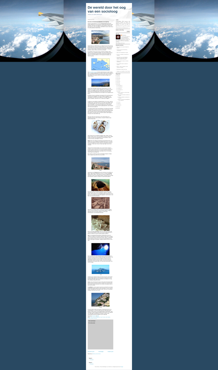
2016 (118, 78)
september (120, 89)
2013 (118, 82)
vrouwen (122, 24)
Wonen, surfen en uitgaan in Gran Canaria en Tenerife (122, 67)
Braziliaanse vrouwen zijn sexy (122, 69)
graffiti (127, 24)
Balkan (122, 25)
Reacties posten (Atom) (96, 353)
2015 (118, 79)
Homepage (100, 351)
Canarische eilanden (119, 22)
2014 (118, 81)
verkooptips (117, 25)
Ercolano (103, 317)
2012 (118, 84)
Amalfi (91, 317)
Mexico (121, 23)
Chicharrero (124, 35)
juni (118, 91)
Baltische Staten (126, 25)
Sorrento (92, 318)
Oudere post (110, 351)
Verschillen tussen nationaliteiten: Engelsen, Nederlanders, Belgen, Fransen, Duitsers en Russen (122, 58)
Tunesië (124, 23)
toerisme (127, 22)
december (119, 85)
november (119, 86)
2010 (118, 108)
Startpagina (92, 359)
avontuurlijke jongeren (93, 72)
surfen (128, 23)
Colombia (118, 21)
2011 (118, 106)
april (119, 103)
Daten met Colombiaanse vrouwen (122, 52)
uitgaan (117, 23)
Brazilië (126, 21)
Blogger (122, 366)
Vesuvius (95, 318)
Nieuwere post (91, 351)
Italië (106, 317)
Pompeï (89, 318)
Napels (109, 317)
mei (118, 102)
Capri (101, 317)
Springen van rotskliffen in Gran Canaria (123, 71)
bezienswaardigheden (96, 317)
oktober (119, 88)
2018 (118, 75)
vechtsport (117, 24)
